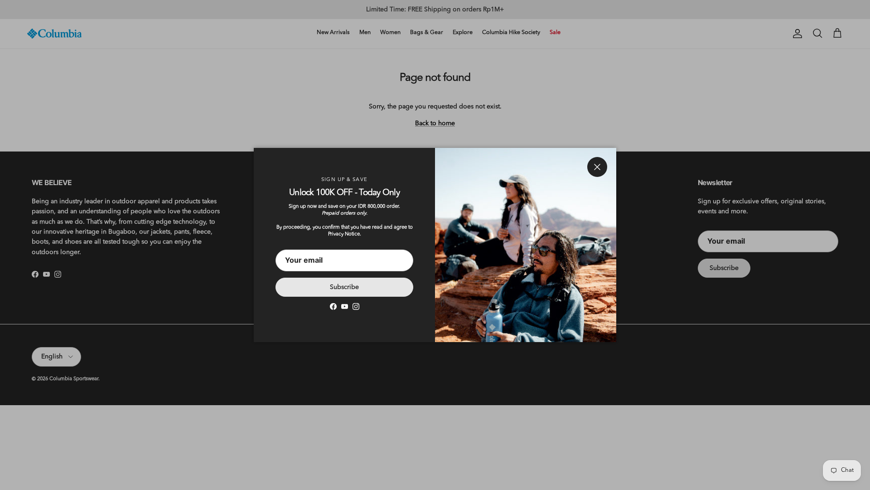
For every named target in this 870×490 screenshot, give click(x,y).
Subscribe (344, 287)
